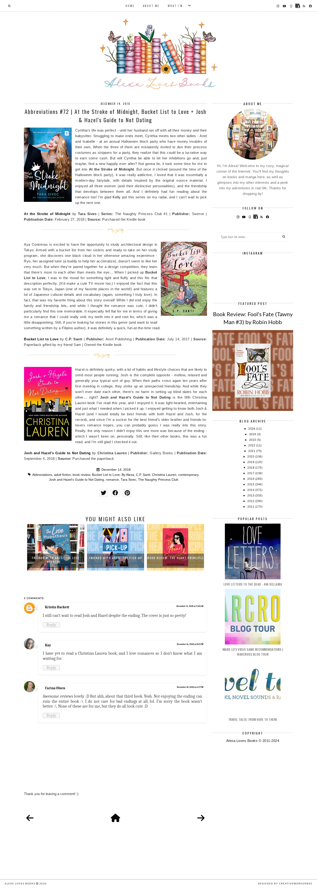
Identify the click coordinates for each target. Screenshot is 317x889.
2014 (251, 490)
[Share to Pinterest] (127, 493)
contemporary (188, 475)
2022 (252, 445)
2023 (253, 439)
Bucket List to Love (41, 339)
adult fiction (62, 475)
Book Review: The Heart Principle (175, 558)
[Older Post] (201, 818)
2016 (251, 478)
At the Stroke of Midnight (47, 214)
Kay (48, 645)
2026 (252, 428)
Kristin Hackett (57, 607)
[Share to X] (103, 493)
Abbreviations (42, 475)
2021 (252, 451)
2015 (251, 484)
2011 (251, 506)
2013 (251, 495)
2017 (251, 473)
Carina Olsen (55, 688)
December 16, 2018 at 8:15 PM (190, 644)
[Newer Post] (30, 818)
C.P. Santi (143, 475)
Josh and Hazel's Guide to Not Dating (57, 453)
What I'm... (177, 6)
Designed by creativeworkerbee (285, 883)
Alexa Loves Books (20, 883)
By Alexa (128, 475)
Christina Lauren (164, 475)
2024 (253, 434)
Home (130, 6)
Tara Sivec (128, 479)
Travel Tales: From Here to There (252, 719)
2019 (251, 462)
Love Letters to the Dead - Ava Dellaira (252, 584)
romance (112, 479)
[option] (55, 547)
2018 (251, 467)
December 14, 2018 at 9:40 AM (189, 606)
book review (81, 475)
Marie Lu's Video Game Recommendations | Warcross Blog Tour (253, 652)
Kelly (117, 197)
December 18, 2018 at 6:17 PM (190, 687)
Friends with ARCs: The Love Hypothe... (56, 560)
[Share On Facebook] (115, 493)
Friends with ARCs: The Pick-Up (115, 558)
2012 (251, 501)
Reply (51, 624)
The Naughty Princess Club (158, 479)
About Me (151, 6)
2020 (251, 456)
